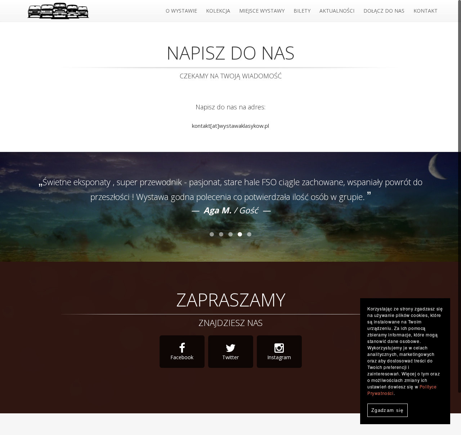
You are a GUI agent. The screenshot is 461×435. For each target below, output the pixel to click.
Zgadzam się (387, 410)
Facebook (181, 357)
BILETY (302, 10)
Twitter (230, 357)
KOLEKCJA (218, 10)
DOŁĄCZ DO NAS (383, 10)
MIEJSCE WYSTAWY (262, 10)
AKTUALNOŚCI (336, 10)
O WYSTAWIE (181, 10)
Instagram (279, 357)
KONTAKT (425, 10)
